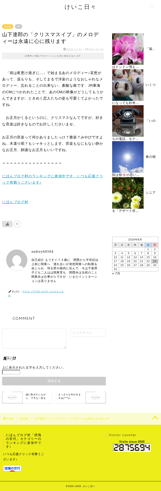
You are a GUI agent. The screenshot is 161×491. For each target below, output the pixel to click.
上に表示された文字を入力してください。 (34, 367)
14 (141, 257)
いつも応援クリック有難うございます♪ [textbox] (23, 457)
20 (135, 261)
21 (141, 261)
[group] (24, 461)
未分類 (7, 26)
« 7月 (116, 273)
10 (115, 257)
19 (128, 261)
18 (122, 261)
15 (148, 257)
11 (122, 257)
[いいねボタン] (7, 224)
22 (148, 261)
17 (115, 261)
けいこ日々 (81, 6)
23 (155, 261)
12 (128, 257)
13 (135, 257)
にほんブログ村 (15, 202)
